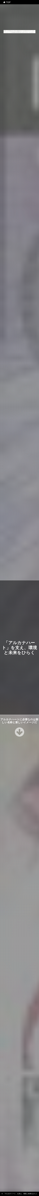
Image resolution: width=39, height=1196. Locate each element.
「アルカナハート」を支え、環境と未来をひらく (19, 647)
